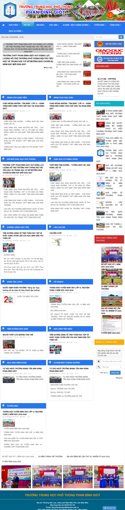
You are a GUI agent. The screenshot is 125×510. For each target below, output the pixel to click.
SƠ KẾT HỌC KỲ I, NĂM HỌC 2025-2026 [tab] (18, 456)
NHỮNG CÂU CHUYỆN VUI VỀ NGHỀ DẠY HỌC (109, 205)
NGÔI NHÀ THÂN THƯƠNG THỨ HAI (64, 385)
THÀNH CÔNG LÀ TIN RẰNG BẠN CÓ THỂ (66, 396)
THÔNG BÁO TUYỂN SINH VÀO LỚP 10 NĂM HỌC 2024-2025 (70, 305)
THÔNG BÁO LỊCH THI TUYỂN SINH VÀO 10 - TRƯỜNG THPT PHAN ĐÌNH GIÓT (23, 445)
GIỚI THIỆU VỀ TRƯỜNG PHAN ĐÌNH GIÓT (109, 195)
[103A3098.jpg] (16, 476)
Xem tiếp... (49, 67)
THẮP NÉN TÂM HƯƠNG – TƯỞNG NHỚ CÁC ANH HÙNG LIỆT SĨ (23, 122)
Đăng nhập (115, 372)
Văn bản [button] (40, 25)
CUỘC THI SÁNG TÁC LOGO (27, 296)
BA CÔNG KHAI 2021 (58, 310)
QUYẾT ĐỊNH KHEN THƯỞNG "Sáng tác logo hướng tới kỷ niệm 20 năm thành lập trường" (21, 288)
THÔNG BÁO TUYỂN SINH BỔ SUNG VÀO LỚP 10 (69, 121)
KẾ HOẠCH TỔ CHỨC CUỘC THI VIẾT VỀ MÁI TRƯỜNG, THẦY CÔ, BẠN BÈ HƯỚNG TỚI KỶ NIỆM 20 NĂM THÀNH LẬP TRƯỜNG (70, 316)
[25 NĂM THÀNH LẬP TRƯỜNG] (111, 277)
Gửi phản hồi (111, 508)
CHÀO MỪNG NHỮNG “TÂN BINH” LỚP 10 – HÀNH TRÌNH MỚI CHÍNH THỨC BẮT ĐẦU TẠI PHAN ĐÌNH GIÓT (23, 106)
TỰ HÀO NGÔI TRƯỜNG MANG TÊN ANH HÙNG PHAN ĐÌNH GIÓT (109, 215)
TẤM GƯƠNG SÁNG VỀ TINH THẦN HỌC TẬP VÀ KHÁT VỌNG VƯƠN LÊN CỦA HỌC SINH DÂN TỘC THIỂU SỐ (23, 235)
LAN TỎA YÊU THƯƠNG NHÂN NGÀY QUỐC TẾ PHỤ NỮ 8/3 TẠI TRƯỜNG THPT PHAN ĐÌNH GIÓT (23, 210)
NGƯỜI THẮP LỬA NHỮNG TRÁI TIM (18, 334)
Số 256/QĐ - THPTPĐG (107, 83)
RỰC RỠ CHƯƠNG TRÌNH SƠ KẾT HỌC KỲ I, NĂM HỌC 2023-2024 (109, 169)
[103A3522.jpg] (78, 476)
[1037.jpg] (109, 476)
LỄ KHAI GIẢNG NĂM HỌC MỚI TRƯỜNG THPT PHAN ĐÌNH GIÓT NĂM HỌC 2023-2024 (109, 115)
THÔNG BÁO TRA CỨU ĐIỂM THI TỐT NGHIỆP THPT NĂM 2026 (23, 148)
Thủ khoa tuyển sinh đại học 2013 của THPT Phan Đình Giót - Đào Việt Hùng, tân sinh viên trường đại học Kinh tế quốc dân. (23, 269)
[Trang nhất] (3, 25)
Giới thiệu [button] (14, 25)
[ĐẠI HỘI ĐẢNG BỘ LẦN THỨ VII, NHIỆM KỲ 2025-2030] (111, 299)
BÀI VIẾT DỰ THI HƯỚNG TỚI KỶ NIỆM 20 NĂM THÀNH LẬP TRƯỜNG (23, 351)
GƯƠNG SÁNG (9, 255)
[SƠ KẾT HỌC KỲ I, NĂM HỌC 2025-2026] (111, 255)
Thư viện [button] (53, 25)
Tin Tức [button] (27, 25)
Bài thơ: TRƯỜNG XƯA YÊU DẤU (63, 388)
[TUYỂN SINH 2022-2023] (111, 323)
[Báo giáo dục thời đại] (109, 51)
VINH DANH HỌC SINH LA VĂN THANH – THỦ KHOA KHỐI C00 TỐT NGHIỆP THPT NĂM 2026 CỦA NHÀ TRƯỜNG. (23, 140)
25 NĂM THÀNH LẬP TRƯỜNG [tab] (50, 456)
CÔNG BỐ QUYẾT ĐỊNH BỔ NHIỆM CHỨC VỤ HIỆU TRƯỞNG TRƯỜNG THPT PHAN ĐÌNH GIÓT (109, 128)
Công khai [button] (115, 25)
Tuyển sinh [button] (99, 25)
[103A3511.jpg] (47, 476)
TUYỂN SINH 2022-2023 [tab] (11, 461)
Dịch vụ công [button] (15, 31)
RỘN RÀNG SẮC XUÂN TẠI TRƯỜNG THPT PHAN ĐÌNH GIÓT (70, 209)
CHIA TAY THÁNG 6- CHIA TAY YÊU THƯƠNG (109, 227)
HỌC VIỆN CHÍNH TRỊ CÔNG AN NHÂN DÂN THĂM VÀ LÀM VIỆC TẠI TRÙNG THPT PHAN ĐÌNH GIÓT (23, 216)
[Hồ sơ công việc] (109, 44)
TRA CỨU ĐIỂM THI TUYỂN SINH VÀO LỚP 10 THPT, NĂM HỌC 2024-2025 (23, 439)
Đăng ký (119, 378)
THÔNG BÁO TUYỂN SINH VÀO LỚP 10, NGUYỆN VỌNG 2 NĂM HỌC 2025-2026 (69, 288)
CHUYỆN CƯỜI (55, 233)
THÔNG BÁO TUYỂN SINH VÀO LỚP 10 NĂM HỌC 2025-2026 (23, 433)
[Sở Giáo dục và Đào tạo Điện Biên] (109, 59)
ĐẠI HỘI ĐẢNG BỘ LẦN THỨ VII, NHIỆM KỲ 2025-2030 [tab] (88, 456)
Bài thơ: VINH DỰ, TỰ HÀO (60, 392)
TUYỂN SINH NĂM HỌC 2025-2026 (16, 428)
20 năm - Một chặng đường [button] (76, 25)
